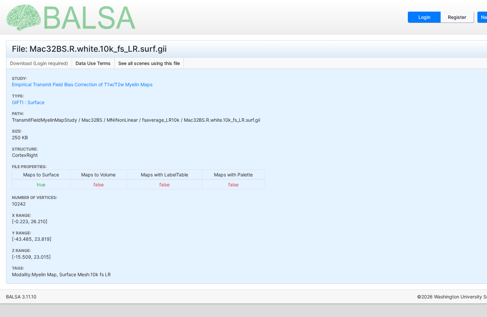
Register (457, 17)
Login (424, 17)
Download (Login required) (39, 63)
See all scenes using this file (149, 63)
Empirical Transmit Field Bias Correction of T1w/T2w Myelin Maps (82, 84)
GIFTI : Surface (28, 102)
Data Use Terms (93, 63)
